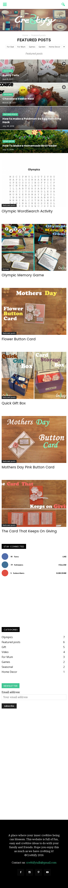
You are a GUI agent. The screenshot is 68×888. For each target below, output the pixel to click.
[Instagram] (29, 872)
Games (32, 46)
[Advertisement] (34, 739)
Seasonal (7, 71)
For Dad (10, 46)
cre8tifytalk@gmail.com (41, 862)
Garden (42, 46)
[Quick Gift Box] (34, 375)
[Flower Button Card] (34, 311)
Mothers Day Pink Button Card (28, 467)
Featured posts (10, 114)
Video (5, 652)
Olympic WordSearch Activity (27, 211)
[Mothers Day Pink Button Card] (34, 439)
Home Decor (54, 46)
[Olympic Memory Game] (34, 247)
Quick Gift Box (14, 403)
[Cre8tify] (34, 20)
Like (64, 556)
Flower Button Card (19, 339)
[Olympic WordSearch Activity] (34, 183)
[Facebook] (20, 872)
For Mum (21, 46)
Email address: (11, 692)
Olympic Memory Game (23, 275)
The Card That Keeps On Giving (29, 531)
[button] (63, 4)
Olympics (7, 637)
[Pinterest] (38, 872)
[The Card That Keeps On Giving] (34, 503)
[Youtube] (47, 872)
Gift (4, 647)
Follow (62, 565)
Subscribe (61, 573)
